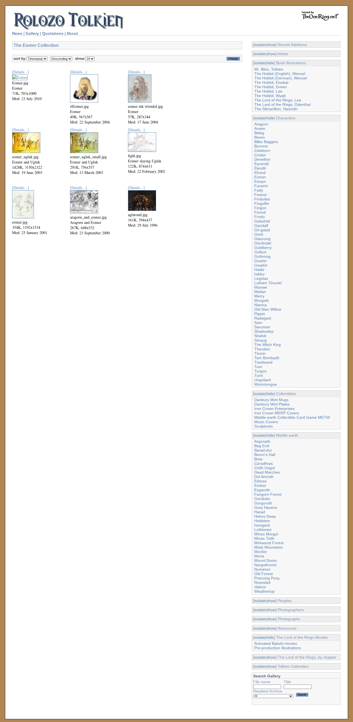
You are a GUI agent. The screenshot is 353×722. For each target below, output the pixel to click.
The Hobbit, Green (270, 87)
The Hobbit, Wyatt (270, 95)
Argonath (262, 441)
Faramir (261, 186)
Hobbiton (262, 521)
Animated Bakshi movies (275, 643)
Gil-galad (262, 230)
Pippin (259, 314)
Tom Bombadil (266, 358)
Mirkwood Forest (269, 543)
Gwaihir (261, 265)
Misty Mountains (268, 547)
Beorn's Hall (264, 454)
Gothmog (262, 256)
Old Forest (263, 573)
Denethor (262, 159)
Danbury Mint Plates (272, 404)
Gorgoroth (263, 503)
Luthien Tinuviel (268, 283)
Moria (259, 556)
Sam (258, 322)
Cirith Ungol (264, 468)
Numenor (262, 569)
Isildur (259, 274)
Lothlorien (263, 529)
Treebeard (263, 362)
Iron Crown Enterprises (274, 408)
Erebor (260, 485)
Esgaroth (262, 490)
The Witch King (267, 344)
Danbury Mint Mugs (271, 400)
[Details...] (20, 71)
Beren (259, 137)
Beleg (259, 133)
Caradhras (263, 463)
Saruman (262, 327)
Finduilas (262, 199)
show (271, 44)
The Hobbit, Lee (268, 91)
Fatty (258, 190)
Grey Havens (265, 507)
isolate (259, 44)
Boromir (261, 146)
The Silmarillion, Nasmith (276, 109)
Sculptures (263, 426)
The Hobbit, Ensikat (271, 82)
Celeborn (262, 150)
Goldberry (263, 247)
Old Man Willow (267, 309)
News (17, 33)
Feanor (260, 194)
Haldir (259, 269)
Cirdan (260, 155)
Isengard (262, 525)
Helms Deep (265, 516)
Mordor (260, 551)
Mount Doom (265, 560)
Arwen (259, 128)
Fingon (260, 208)
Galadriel (262, 221)
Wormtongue (265, 384)
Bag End (261, 446)
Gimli (258, 234)
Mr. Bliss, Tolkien (268, 69)
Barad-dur (263, 450)
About (72, 33)
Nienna (260, 305)
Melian (260, 291)
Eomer (260, 177)
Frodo (259, 216)
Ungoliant (262, 380)
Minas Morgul (266, 534)
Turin (258, 375)
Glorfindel (262, 243)
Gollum (260, 252)
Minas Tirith (264, 538)
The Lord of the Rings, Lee (277, 100)
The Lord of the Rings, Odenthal (282, 104)
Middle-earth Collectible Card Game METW (292, 417)
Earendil (261, 164)
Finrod (260, 212)
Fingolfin (261, 203)
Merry (259, 296)
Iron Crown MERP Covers (276, 413)
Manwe (260, 287)
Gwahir (260, 261)
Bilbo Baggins (266, 141)
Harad (259, 512)
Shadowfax (264, 331)
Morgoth (261, 300)
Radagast (262, 318)
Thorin (260, 353)
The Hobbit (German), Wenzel (280, 78)
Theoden (262, 349)
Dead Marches (267, 472)
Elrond (260, 172)
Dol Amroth (264, 476)
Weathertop (264, 591)
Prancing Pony (267, 578)
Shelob (260, 336)
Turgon (260, 371)
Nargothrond (265, 565)
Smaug (260, 340)
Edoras (260, 481)
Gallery (32, 33)
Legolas (261, 278)
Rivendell (262, 582)
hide (270, 63)
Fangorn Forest (268, 494)
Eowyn (260, 181)
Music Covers (266, 422)
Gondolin (262, 498)
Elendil (260, 168)
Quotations (52, 33)
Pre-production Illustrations (277, 648)
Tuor (258, 366)
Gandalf (261, 225)
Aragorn (261, 124)
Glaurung (262, 239)
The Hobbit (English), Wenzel (279, 73)
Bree (258, 459)
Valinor (260, 587)
